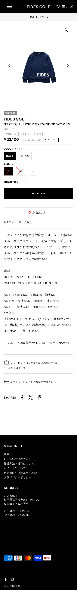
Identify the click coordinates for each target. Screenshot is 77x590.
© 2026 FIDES (13, 585)
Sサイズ (8, 368)
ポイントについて (15, 468)
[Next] (67, 65)
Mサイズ (21, 368)
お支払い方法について (17, 459)
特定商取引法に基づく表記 (20, 472)
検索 (6, 454)
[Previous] (9, 65)
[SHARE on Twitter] (30, 398)
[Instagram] (12, 579)
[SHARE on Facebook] (22, 398)
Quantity (11, 182)
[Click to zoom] (66, 29)
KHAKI (25, 155)
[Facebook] (5, 579)
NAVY (10, 155)
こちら (28, 222)
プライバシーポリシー (17, 477)
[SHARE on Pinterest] (39, 398)
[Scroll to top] (68, 581)
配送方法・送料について (19, 463)
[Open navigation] (15, 6)
